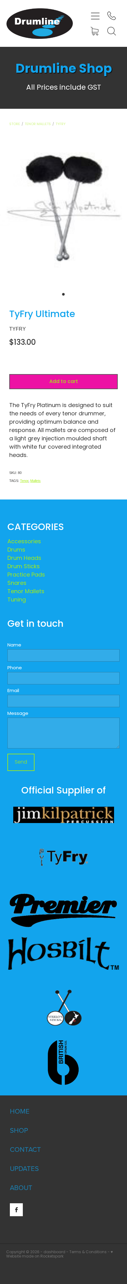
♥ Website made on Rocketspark (59, 1254)
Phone (14, 668)
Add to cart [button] (63, 382)
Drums (16, 550)
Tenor (24, 481)
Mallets (35, 481)
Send (21, 762)
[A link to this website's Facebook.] (16, 1209)
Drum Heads (24, 558)
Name (14, 645)
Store (14, 124)
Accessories (24, 541)
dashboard (54, 1252)
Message (17, 713)
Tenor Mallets (38, 124)
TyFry (60, 124)
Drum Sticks (23, 566)
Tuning (16, 600)
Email (13, 691)
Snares (17, 583)
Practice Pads (26, 575)
